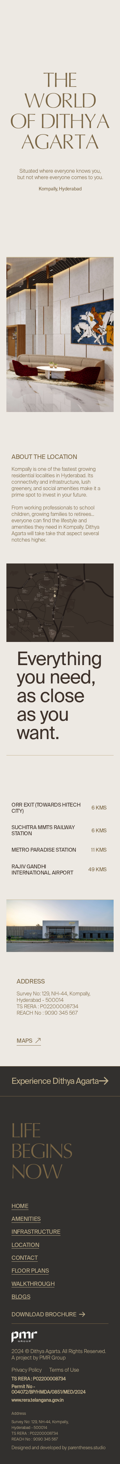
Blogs (21, 1297)
